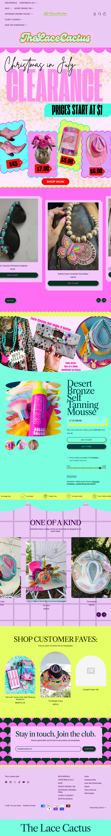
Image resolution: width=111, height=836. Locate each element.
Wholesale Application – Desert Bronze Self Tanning (83, 482)
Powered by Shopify (29, 805)
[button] (99, 14)
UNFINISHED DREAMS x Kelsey (67, 790)
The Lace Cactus (15, 805)
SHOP (60, 783)
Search (86, 786)
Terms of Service (90, 789)
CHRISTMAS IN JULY (66, 779)
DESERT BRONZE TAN (66, 786)
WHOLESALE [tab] (72, 476)
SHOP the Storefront (65, 798)
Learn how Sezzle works (92, 783)
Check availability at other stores (78, 460)
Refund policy (89, 793)
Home (86, 776)
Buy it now (86, 446)
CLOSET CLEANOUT (66, 795)
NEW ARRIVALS (11, 2)
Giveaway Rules (90, 779)
